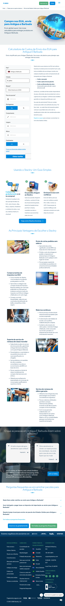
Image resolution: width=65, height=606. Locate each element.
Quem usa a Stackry (12, 554)
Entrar (52, 3)
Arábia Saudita (40, 571)
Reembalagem (24, 552)
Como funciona (11, 558)
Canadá (38, 552)
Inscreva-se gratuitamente (18, 526)
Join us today (53, 474)
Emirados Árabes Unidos (40, 576)
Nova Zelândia (40, 567)
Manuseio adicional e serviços (13, 563)
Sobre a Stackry (11, 550)
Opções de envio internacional (24, 580)
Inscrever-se (43, 3)
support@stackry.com (51, 556)
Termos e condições (12, 581)
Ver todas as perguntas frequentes (14, 519)
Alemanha (39, 556)
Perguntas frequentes (26, 588)
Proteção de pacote (25, 556)
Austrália (38, 549)
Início (4, 8)
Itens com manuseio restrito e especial (25, 567)
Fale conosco (10, 546)
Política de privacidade (10, 572)
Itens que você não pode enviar (25, 561)
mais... (38, 585)
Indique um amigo (12, 567)
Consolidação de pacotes (24, 548)
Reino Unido (39, 581)
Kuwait (38, 564)
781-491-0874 (49, 552)
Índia (37, 560)
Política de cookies (12, 577)
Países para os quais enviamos (14, 8)
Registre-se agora (38, 118)
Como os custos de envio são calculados (25, 574)
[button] (59, 3)
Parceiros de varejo (25, 584)
